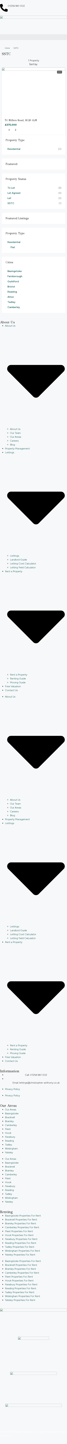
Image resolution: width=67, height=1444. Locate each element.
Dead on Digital (46, 1431)
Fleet (8, 1129)
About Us (15, 429)
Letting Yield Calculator (23, 567)
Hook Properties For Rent (19, 1235)
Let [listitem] (9, 198)
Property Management (17, 448)
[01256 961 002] (4, 8)
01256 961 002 (16, 5)
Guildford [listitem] (13, 281)
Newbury (10, 1136)
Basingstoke (12, 1113)
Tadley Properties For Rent (19, 1246)
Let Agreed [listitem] (13, 192)
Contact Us (11, 690)
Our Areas (15, 436)
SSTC (59, 72)
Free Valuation (13, 686)
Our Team (15, 432)
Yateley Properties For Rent (20, 1254)
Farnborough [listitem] (14, 276)
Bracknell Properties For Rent (21, 1219)
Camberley (11, 1125)
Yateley (9, 1152)
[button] (33, 37)
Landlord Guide (18, 559)
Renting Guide (18, 678)
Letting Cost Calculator (23, 563)
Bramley (9, 1121)
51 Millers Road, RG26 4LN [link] (21, 120)
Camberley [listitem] (13, 307)
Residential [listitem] (13, 148)
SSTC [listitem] (10, 203)
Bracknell (10, 1117)
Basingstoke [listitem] (14, 271)
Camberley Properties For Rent (22, 1227)
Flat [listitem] (13, 247)
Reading (9, 1140)
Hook (8, 1132)
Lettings (14, 555)
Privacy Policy (12, 1089)
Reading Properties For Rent (20, 1242)
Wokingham (11, 1148)
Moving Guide (18, 682)
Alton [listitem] (10, 296)
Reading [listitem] (12, 291)
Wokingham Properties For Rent (22, 1250)
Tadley (8, 1144)
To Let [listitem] (11, 187)
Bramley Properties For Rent (20, 1223)
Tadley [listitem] (11, 302)
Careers (14, 440)
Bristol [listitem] (11, 286)
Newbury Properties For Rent (21, 1239)
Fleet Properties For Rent (19, 1231)
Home (7, 48)
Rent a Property (18, 674)
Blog (12, 444)
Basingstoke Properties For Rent (23, 1215)
